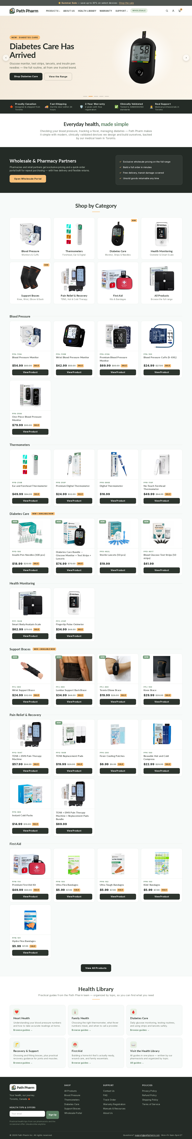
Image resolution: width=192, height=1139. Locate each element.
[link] (142, 57)
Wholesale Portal (73, 1113)
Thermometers (72, 1099)
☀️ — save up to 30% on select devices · (96, 3)
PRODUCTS (53, 11)
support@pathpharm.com (147, 1135)
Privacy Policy (149, 1091)
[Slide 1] (85, 96)
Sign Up (53, 1115)
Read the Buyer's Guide (49, 83)
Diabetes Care (71, 1104)
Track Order (109, 1099)
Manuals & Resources (114, 1108)
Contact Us (108, 1091)
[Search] (167, 10)
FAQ (105, 1095)
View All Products (95, 968)
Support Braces (72, 1108)
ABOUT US (69, 11)
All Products (70, 1091)
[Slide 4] (101, 96)
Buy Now (19, 83)
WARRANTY (106, 11)
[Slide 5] (107, 96)
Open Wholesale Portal (28, 178)
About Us (108, 1113)
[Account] (173, 10)
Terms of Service (151, 1104)
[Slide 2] (90, 96)
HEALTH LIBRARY (87, 11)
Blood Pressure (72, 1095)
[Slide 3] (96, 96)
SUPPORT (122, 11)
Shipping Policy (150, 1099)
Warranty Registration (114, 1104)
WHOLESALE (139, 10)
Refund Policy (149, 1095)
